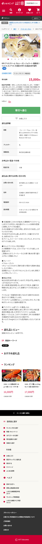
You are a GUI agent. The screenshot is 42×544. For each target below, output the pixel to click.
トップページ (5, 29)
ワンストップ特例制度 (12, 497)
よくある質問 (10, 471)
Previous (3, 45)
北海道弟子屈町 (7, 73)
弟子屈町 (5, 345)
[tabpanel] (21, 45)
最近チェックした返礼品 (13, 459)
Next (38, 45)
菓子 (15, 29)
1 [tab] (8, 59)
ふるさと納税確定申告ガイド (13, 492)
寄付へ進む (21, 110)
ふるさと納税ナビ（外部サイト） (13, 502)
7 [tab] (29, 59)
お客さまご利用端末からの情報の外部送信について (19, 517)
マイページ (19, 12)
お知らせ (6, 530)
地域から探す (10, 443)
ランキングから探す (12, 428)
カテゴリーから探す (12, 435)
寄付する (9, 463)
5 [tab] (22, 59)
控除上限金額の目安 (12, 488)
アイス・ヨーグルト (26, 29)
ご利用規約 (7, 521)
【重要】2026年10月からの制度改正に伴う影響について (24, 24)
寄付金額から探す (11, 439)
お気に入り (29, 12)
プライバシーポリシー (10, 513)
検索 (11, 12)
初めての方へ (10, 484)
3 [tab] (15, 59)
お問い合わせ (8, 525)
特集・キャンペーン (12, 432)
